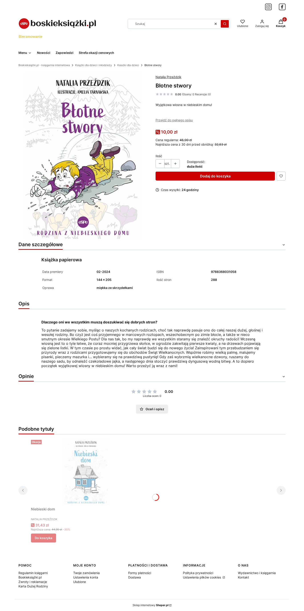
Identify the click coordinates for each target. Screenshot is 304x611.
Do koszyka (43, 538)
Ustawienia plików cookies (202, 577)
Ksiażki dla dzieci (128, 65)
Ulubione (79, 582)
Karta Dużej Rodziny (33, 586)
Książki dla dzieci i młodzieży (93, 65)
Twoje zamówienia (86, 573)
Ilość (159, 156)
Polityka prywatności (198, 573)
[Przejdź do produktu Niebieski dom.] (86, 471)
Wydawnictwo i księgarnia (257, 573)
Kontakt (243, 577)
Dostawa (134, 577)
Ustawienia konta (85, 577)
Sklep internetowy (150, 605)
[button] (225, 24)
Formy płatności (139, 573)
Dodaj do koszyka (215, 176)
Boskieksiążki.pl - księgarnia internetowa (44, 65)
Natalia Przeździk (168, 77)
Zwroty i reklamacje (32, 582)
